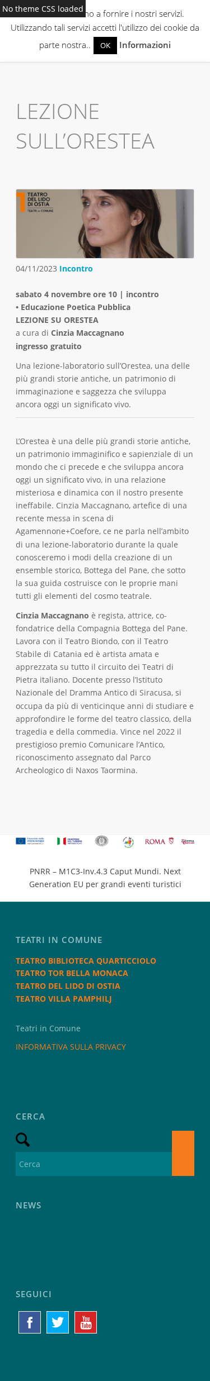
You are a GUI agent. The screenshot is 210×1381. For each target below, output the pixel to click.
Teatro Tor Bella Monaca (72, 973)
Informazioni (145, 44)
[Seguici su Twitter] (57, 1322)
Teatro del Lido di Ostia (68, 985)
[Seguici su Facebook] (29, 1322)
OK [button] (105, 45)
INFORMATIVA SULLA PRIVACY (71, 1046)
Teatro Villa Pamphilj (64, 998)
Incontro (76, 268)
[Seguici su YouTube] (85, 1322)
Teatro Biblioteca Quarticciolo (86, 960)
